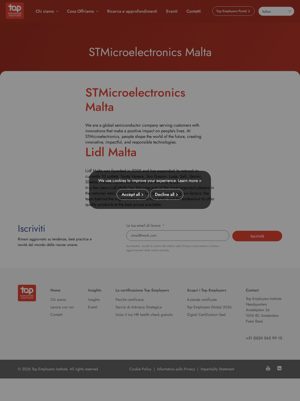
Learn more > (190, 181)
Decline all (164, 194)
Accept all (131, 194)
